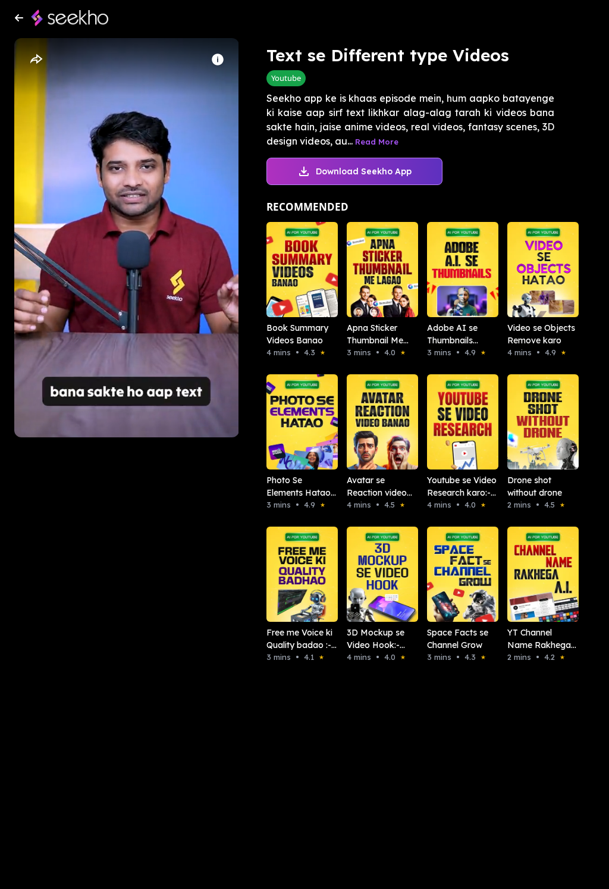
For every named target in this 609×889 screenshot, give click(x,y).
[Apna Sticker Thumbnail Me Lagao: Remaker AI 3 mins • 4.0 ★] (370, 269)
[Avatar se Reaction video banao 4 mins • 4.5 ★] (370, 421)
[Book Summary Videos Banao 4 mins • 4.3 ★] (289, 269)
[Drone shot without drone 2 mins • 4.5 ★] (530, 421)
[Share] (36, 59)
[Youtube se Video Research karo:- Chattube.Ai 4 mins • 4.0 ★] (450, 421)
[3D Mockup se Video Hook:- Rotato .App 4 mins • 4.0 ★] (370, 574)
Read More (376, 141)
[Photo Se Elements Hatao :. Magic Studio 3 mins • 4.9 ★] (289, 421)
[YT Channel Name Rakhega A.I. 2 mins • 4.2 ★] (530, 574)
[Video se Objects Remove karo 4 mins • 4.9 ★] (530, 269)
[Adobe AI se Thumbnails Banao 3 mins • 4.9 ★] (450, 269)
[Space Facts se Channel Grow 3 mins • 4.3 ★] (450, 574)
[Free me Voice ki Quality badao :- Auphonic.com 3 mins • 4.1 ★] (289, 574)
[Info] (218, 59)
